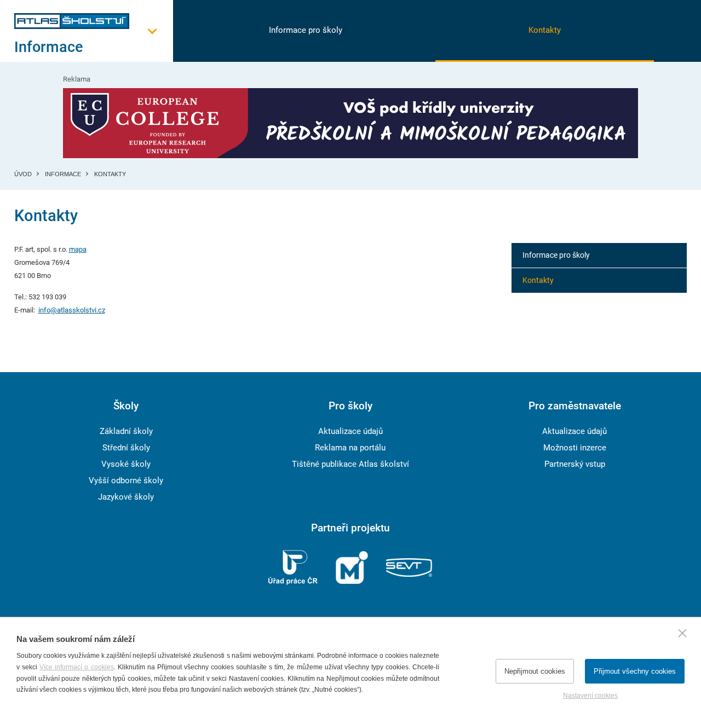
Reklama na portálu (350, 448)
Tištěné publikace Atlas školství (350, 464)
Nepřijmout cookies (534, 671)
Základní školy (126, 431)
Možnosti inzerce (574, 448)
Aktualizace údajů (350, 431)
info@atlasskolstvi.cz (71, 310)
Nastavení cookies (590, 695)
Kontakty (544, 30)
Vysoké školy (126, 464)
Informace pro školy (305, 30)
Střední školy (126, 448)
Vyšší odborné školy (126, 480)
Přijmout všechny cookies (635, 671)
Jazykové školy (126, 497)
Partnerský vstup (574, 464)
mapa (78, 249)
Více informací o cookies (76, 667)
